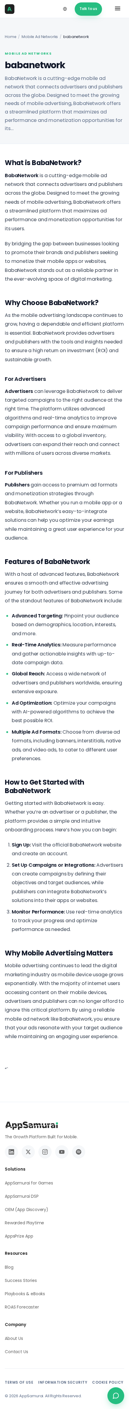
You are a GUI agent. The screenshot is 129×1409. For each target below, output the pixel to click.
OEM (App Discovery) (26, 1210)
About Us (14, 1338)
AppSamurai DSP (22, 1196)
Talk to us (88, 8)
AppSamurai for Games (29, 1183)
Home (10, 36)
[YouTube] (61, 1152)
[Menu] (117, 9)
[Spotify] (78, 1152)
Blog (9, 1267)
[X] (28, 1152)
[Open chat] (115, 1395)
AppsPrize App (19, 1236)
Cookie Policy (108, 1382)
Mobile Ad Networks (40, 36)
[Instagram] (45, 1152)
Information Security (62, 1382)
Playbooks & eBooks (25, 1294)
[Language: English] (65, 9)
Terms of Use (19, 1382)
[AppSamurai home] (11, 9)
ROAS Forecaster (22, 1307)
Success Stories (21, 1280)
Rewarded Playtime (24, 1223)
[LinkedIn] (11, 1152)
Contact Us (16, 1352)
